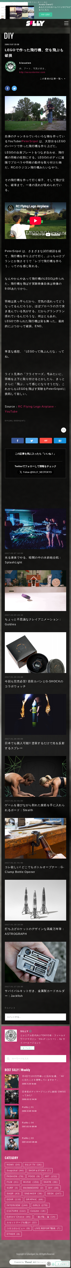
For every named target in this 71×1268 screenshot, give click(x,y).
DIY (9, 35)
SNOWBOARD (33, 1188)
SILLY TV (33, 1164)
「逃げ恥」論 (45, 1217)
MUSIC (31, 1182)
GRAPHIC (34, 1199)
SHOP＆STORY (40, 1170)
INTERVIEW (17, 1205)
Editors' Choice (19, 1217)
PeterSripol (30, 141)
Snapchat (15, 1170)
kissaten (25, 62)
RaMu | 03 (28, 1138)
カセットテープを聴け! (22, 1222)
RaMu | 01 (28, 1107)
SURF (12, 1188)
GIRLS (40, 1205)
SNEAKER (33, 1193)
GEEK (54, 1193)
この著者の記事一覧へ (51, 78)
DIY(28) (9, 421)
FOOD (34, 1176)
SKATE (51, 1182)
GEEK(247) (19, 421)
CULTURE (16, 1211)
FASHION (15, 1176)
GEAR (14, 1199)
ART (51, 1176)
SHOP (13, 1193)
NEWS (13, 1164)
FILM (12, 1182)
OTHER (13, 1234)
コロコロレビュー (18, 1228)
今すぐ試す (45, 14)
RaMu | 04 (28, 1122)
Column (38, 1211)
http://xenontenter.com (32, 72)
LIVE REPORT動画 (47, 1228)
